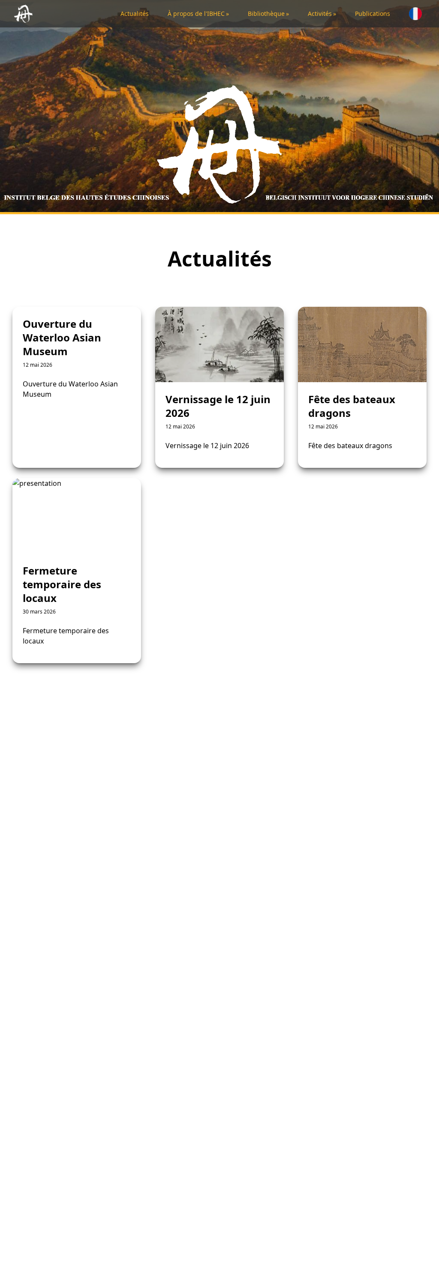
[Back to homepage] (25, 13)
